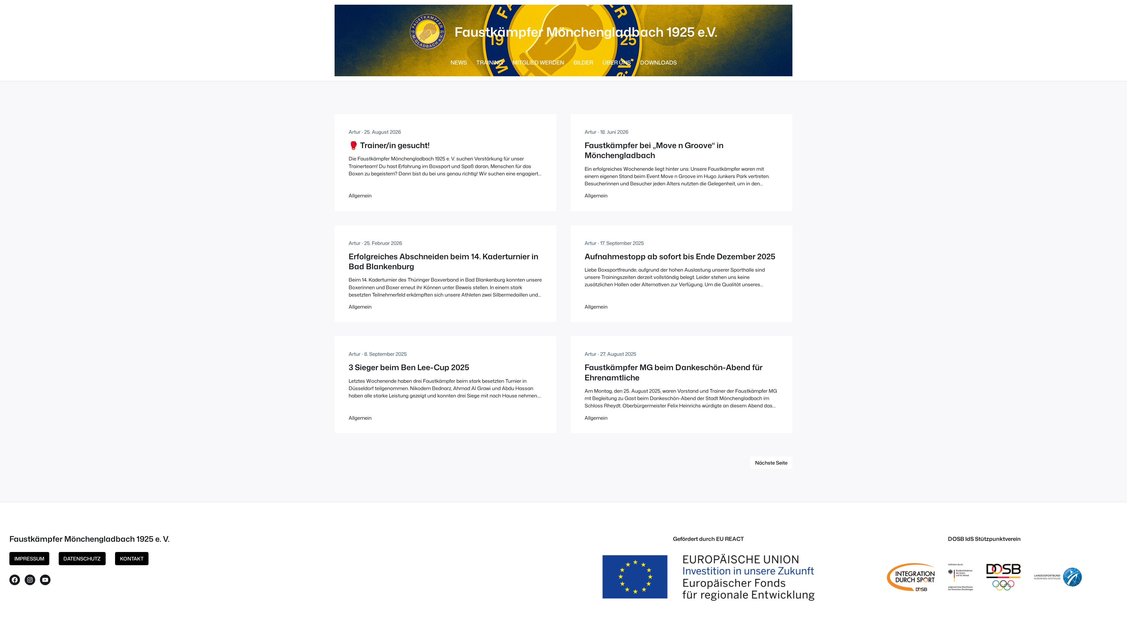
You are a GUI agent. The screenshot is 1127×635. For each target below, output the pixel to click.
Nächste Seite (771, 462)
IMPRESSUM (29, 558)
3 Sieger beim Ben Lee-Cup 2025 (409, 367)
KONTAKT (132, 558)
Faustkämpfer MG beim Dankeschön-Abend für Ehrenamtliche (673, 372)
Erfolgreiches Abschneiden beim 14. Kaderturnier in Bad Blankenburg (443, 261)
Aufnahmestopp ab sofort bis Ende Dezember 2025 (680, 256)
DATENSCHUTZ (82, 558)
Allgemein (360, 195)
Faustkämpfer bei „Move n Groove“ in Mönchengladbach (654, 150)
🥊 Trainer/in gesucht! (389, 145)
